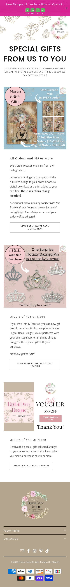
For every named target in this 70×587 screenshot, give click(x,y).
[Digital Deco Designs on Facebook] (28, 551)
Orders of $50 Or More (28, 440)
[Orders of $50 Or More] (35, 406)
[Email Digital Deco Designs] (22, 551)
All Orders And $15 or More (31, 158)
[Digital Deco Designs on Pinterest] (41, 551)
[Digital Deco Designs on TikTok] (47, 551)
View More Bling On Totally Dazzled (35, 365)
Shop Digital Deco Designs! (31, 465)
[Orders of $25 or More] (35, 276)
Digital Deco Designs (29, 562)
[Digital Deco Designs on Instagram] (35, 551)
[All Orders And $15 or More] (35, 118)
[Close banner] (66, 8)
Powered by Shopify (49, 562)
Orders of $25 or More (27, 316)
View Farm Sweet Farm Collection (35, 227)
